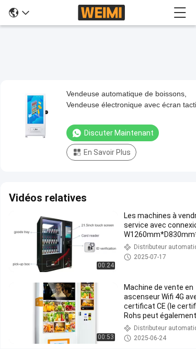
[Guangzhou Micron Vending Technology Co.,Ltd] (101, 12)
